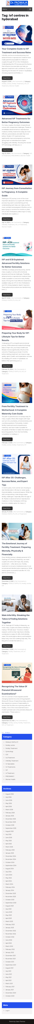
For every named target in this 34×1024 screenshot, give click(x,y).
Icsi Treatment (10, 758)
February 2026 (10, 813)
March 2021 (9, 983)
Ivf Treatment (6, 155)
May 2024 (9, 878)
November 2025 (11, 822)
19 (5, 732)
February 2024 (10, 887)
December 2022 (11, 931)
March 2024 (9, 884)
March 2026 (9, 809)
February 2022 (10, 949)
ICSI (16, 300)
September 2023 (11, 903)
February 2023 (10, 924)
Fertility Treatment (18, 84)
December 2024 (11, 856)
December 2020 (11, 993)
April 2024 (9, 881)
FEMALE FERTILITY (8, 300)
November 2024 (11, 859)
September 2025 (11, 828)
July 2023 (8, 909)
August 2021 (9, 968)
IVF (25, 84)
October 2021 (10, 962)
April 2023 (9, 918)
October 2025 (10, 825)
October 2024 (10, 862)
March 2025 (9, 847)
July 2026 (8, 797)
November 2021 (11, 959)
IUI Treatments (10, 767)
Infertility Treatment (8, 224)
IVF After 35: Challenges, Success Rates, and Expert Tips (15, 481)
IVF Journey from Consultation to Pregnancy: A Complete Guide (17, 192)
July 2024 (9, 872)
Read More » (7, 78)
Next (8, 732)
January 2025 (10, 853)
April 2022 (9, 943)
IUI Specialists (10, 764)
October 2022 (10, 937)
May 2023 (9, 915)
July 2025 (8, 834)
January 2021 (10, 990)
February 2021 (10, 986)
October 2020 (10, 996)
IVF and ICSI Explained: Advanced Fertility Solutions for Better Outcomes (16, 263)
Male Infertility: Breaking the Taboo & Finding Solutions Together (16, 619)
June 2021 (9, 974)
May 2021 (9, 977)
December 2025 (11, 819)
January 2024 (10, 890)
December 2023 (11, 893)
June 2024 (9, 875)
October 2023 (10, 899)
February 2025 (10, 850)
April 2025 (9, 844)
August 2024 (10, 868)
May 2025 (9, 840)
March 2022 (9, 946)
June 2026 (9, 800)
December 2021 (11, 955)
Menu (5, 9)
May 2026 (9, 803)
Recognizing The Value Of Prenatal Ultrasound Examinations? (14, 690)
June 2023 (9, 912)
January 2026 (10, 816)
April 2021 (9, 980)
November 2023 (11, 896)
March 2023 (9, 921)
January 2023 (10, 927)
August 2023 (10, 906)
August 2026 (10, 794)
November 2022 (11, 934)
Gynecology (9, 751)
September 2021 (11, 965)
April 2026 (9, 806)
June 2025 (9, 837)
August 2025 (10, 831)
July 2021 (8, 971)
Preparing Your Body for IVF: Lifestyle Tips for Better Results (15, 336)
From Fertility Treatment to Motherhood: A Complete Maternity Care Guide (15, 410)
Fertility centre (6, 84)
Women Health (14, 86)
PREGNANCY (15, 155)
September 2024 (11, 865)
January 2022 (10, 952)
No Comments (18, 81)
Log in (8, 1010)
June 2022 (9, 940)
